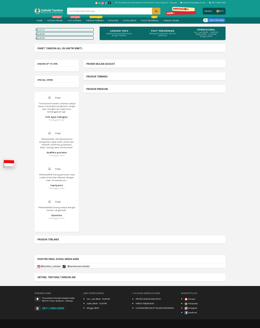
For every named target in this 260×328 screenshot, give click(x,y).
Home (40, 20)
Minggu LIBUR (93, 308)
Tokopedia (192, 303)
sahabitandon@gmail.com (194, 2)
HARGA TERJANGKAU (145, 303)
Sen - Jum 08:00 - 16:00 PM (98, 299)
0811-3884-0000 (219, 2)
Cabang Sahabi (171, 20)
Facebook (192, 312)
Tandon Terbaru (95, 19)
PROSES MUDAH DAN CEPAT (148, 299)
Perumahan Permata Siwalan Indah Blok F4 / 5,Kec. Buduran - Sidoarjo (147, 2)
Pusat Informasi (150, 19)
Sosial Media (129, 20)
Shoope (191, 299)
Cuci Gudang (75, 19)
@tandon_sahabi (50, 266)
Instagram (192, 308)
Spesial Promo (55, 19)
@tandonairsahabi (78, 266)
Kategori (113, 20)
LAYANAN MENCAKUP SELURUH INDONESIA (155, 308)
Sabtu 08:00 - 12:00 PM (97, 303)
